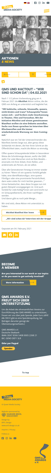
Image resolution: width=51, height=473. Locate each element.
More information (15, 282)
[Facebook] (35, 2)
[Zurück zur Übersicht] (27, 74)
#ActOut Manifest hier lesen (20, 212)
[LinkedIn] (43, 2)
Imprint (5, 429)
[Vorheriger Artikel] (10, 74)
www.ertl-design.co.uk (10, 425)
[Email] (4, 235)
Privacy (12, 429)
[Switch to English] (28, 3)
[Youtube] (48, 2)
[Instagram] (39, 2)
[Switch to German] (25, 3)
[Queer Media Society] (12, 8)
